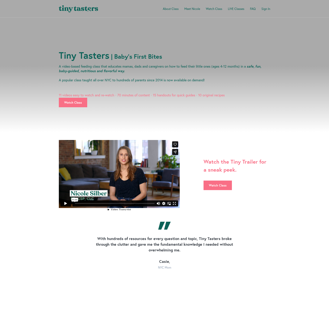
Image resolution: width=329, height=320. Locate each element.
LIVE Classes (236, 9)
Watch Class (214, 9)
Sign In (265, 9)
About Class (171, 9)
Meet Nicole (192, 9)
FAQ (253, 9)
